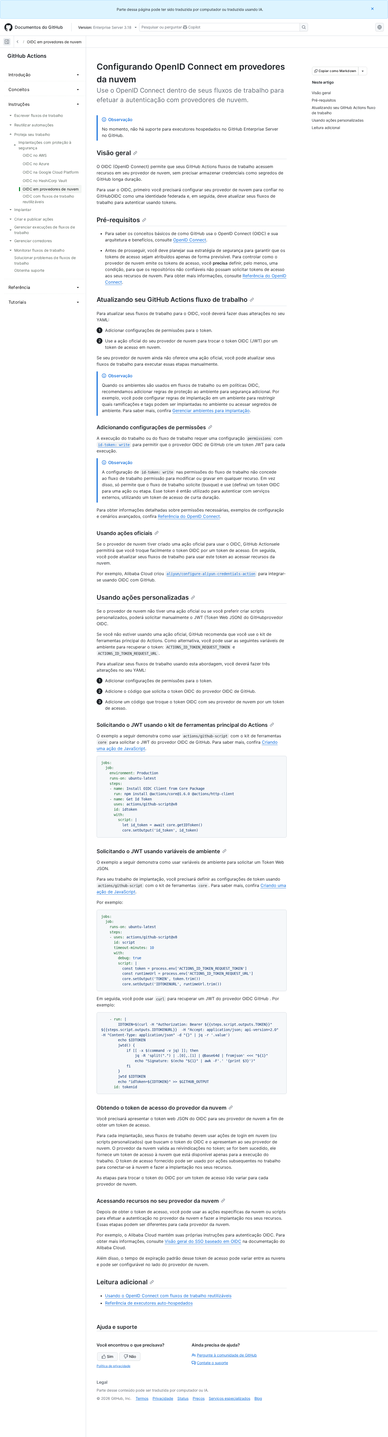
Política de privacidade (113, 1366)
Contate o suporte (212, 1362)
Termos (142, 1398)
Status (182, 1398)
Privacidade (163, 1398)
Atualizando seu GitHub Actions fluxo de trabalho (172, 299)
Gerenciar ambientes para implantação (211, 410)
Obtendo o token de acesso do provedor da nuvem (161, 1108)
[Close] (373, 9)
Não (132, 1356)
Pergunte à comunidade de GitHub (227, 1355)
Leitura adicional (122, 1282)
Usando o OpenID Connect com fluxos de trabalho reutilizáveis (168, 1295)
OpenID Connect (189, 239)
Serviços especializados (229, 1398)
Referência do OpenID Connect (189, 516)
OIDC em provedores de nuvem (54, 42)
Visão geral (114, 153)
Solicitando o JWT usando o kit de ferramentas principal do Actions (182, 725)
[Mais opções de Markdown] (362, 71)
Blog (258, 1398)
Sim (110, 1356)
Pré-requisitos (118, 220)
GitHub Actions (26, 56)
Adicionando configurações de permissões (151, 427)
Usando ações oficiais (124, 533)
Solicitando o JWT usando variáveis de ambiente (158, 851)
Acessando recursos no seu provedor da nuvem (158, 1201)
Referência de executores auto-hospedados (149, 1303)
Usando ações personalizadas (143, 597)
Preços (199, 1398)
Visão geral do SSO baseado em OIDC (203, 1241)
